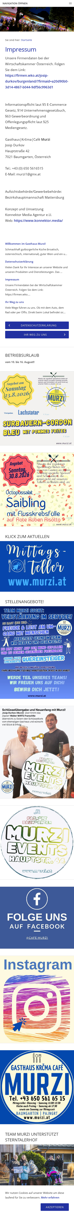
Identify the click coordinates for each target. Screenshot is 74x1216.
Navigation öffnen (15, 3)
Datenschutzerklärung (19, 261)
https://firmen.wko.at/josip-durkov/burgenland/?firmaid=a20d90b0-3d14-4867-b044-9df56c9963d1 (36, 81)
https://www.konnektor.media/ (38, 220)
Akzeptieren (55, 1207)
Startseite (26, 40)
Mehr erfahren (50, 1197)
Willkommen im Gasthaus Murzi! (25, 243)
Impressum (12, 279)
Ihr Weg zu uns (14, 302)
